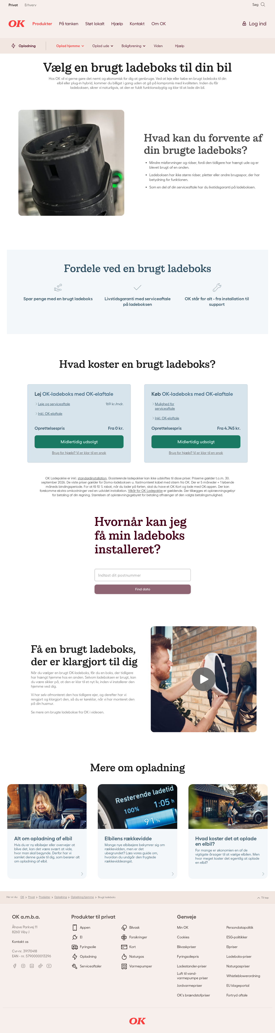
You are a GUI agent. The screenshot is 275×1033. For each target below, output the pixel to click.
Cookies (183, 937)
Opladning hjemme (82, 897)
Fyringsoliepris (188, 956)
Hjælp (179, 46)
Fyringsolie (87, 947)
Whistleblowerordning (243, 976)
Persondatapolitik (239, 927)
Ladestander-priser (192, 966)
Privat (31, 897)
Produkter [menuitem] (42, 23)
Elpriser (232, 947)
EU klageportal (237, 985)
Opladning (60, 897)
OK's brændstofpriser (193, 995)
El (80, 937)
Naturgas (136, 956)
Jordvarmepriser (189, 985)
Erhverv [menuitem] (30, 5)
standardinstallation (92, 478)
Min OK (182, 927)
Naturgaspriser (238, 966)
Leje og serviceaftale (54, 404)
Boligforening (131, 46)
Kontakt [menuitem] (137, 23)
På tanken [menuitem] (68, 23)
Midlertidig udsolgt (79, 441)
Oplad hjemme (68, 46)
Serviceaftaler (90, 966)
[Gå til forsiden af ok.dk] (17, 23)
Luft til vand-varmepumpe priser (192, 975)
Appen (84, 927)
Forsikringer (137, 937)
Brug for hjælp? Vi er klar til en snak (79, 453)
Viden (158, 46)
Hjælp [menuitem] (117, 23)
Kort (132, 947)
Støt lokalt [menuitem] (94, 23)
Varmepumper (140, 966)
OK (22, 897)
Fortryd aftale (237, 995)
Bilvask (134, 927)
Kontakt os (20, 942)
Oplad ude (100, 46)
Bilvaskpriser (186, 947)
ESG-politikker (237, 937)
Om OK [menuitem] (158, 23)
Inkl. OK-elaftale (50, 414)
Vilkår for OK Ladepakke (145, 491)
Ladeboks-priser (239, 956)
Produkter (44, 897)
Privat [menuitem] (13, 5)
